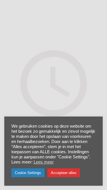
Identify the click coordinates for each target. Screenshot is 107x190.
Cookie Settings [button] (28, 173)
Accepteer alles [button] (63, 173)
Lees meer (44, 162)
